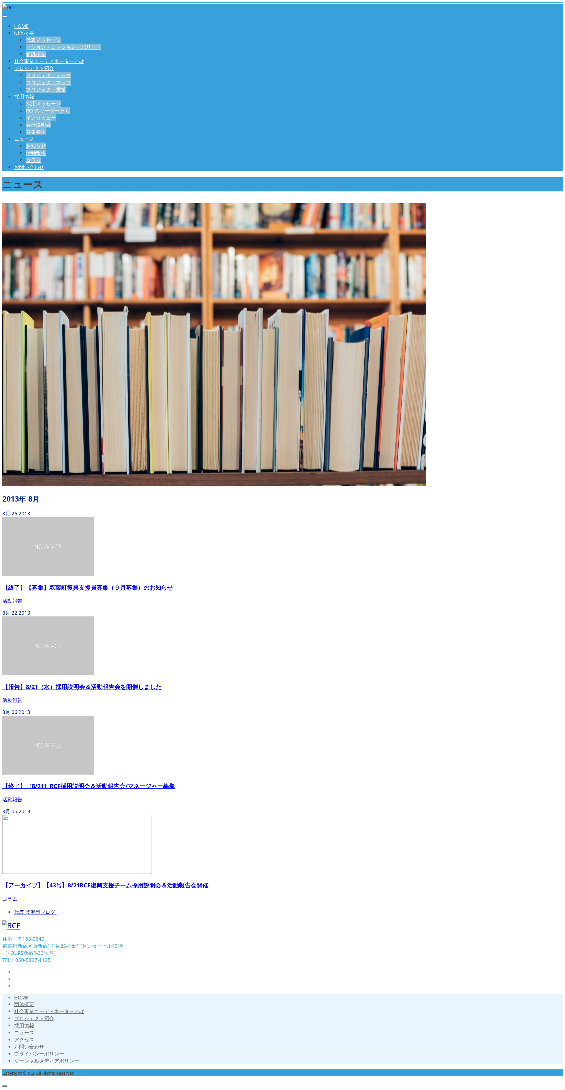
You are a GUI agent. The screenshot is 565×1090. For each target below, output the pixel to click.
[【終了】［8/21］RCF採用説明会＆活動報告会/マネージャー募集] (48, 772)
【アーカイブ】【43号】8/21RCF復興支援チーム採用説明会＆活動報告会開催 (105, 885)
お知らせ (36, 146)
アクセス (24, 1039)
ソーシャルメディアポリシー (46, 1060)
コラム (33, 160)
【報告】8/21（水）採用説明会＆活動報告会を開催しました (82, 687)
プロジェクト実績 (46, 89)
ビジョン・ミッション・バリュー (63, 47)
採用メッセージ (43, 103)
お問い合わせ (29, 167)
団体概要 (24, 32)
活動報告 (36, 153)
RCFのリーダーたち (48, 110)
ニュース (24, 138)
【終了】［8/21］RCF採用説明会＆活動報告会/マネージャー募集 (88, 786)
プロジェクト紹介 (34, 68)
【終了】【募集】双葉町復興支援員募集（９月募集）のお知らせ (87, 587)
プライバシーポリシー (39, 1053)
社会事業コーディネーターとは (49, 61)
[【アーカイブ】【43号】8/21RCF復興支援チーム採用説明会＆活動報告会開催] (77, 872)
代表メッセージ (43, 40)
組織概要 (36, 54)
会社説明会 (38, 124)
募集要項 (36, 131)
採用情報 (24, 96)
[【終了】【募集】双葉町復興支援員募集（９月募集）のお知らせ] (48, 574)
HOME (21, 26)
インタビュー (41, 117)
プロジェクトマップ (48, 82)
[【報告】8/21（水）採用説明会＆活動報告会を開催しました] (48, 673)
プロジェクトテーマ (48, 75)
